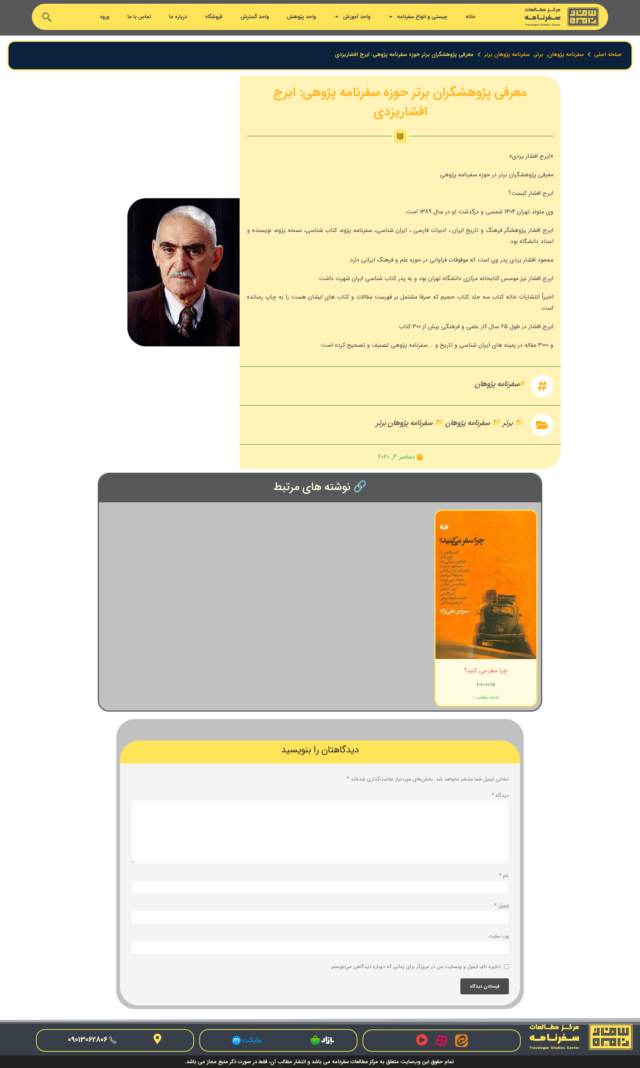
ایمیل (501, 906)
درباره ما (178, 17)
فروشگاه (213, 17)
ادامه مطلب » (486, 697)
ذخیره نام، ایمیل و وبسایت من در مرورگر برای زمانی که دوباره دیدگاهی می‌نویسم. (415, 966)
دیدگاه (500, 795)
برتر (508, 423)
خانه (471, 17)
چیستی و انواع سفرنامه (422, 17)
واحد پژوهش (301, 17)
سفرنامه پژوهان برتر (404, 423)
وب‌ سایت (499, 936)
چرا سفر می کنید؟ (485, 671)
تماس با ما (139, 17)
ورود (104, 17)
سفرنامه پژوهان (497, 384)
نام (504, 876)
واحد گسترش (254, 17)
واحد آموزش (356, 17)
